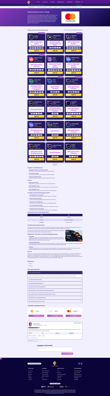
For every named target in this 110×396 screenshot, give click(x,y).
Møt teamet (59, 372)
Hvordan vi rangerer (77, 372)
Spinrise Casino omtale (37, 126)
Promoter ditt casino (45, 374)
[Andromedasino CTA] (68, 125)
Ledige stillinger (59, 376)
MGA (42, 377)
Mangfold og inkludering (78, 374)
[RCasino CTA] (68, 146)
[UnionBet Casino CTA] (50, 37)
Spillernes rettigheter (45, 376)
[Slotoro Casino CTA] (50, 103)
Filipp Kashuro (36, 340)
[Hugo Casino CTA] (31, 146)
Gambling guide (69, 1)
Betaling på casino (60, 1)
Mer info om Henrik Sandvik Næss (32, 337)
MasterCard (30, 263)
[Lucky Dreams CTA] (68, 81)
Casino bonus (45, 1)
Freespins (29, 376)
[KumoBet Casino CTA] (31, 103)
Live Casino (30, 379)
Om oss (58, 370)
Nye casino (30, 372)
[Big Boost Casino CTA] (31, 59)
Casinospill (52, 1)
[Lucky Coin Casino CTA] (50, 146)
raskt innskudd (50, 256)
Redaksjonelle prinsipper (78, 370)
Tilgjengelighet (76, 377)
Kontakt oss (59, 377)
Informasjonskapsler (45, 372)
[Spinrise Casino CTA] (31, 125)
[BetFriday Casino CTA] (68, 59)
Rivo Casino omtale (56, 126)
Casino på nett (30, 370)
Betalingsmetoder (33, 5)
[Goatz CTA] (50, 59)
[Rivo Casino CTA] (50, 125)
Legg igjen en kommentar (67, 353)
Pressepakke (76, 379)
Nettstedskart (59, 379)
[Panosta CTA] (31, 37)
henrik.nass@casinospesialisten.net (34, 327)
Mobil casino (30, 374)
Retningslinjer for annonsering (77, 29)
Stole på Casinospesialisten (61, 374)
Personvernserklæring (45, 370)
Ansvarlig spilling (44, 379)
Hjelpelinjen (31, 265)
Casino (38, 1)
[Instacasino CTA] (68, 103)
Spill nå (36, 51)
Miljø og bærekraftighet (78, 376)
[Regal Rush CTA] (68, 37)
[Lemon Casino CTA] (31, 81)
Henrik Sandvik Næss (36, 323)
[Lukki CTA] (50, 81)
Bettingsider (78, 1)
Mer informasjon (36, 315)
